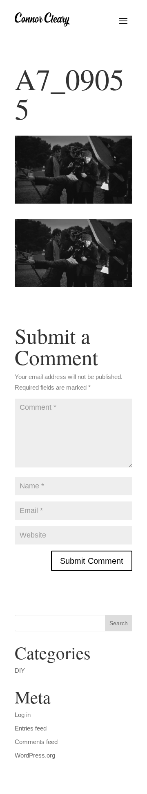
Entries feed (31, 728)
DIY (20, 670)
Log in (23, 714)
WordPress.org (35, 755)
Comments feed (36, 741)
